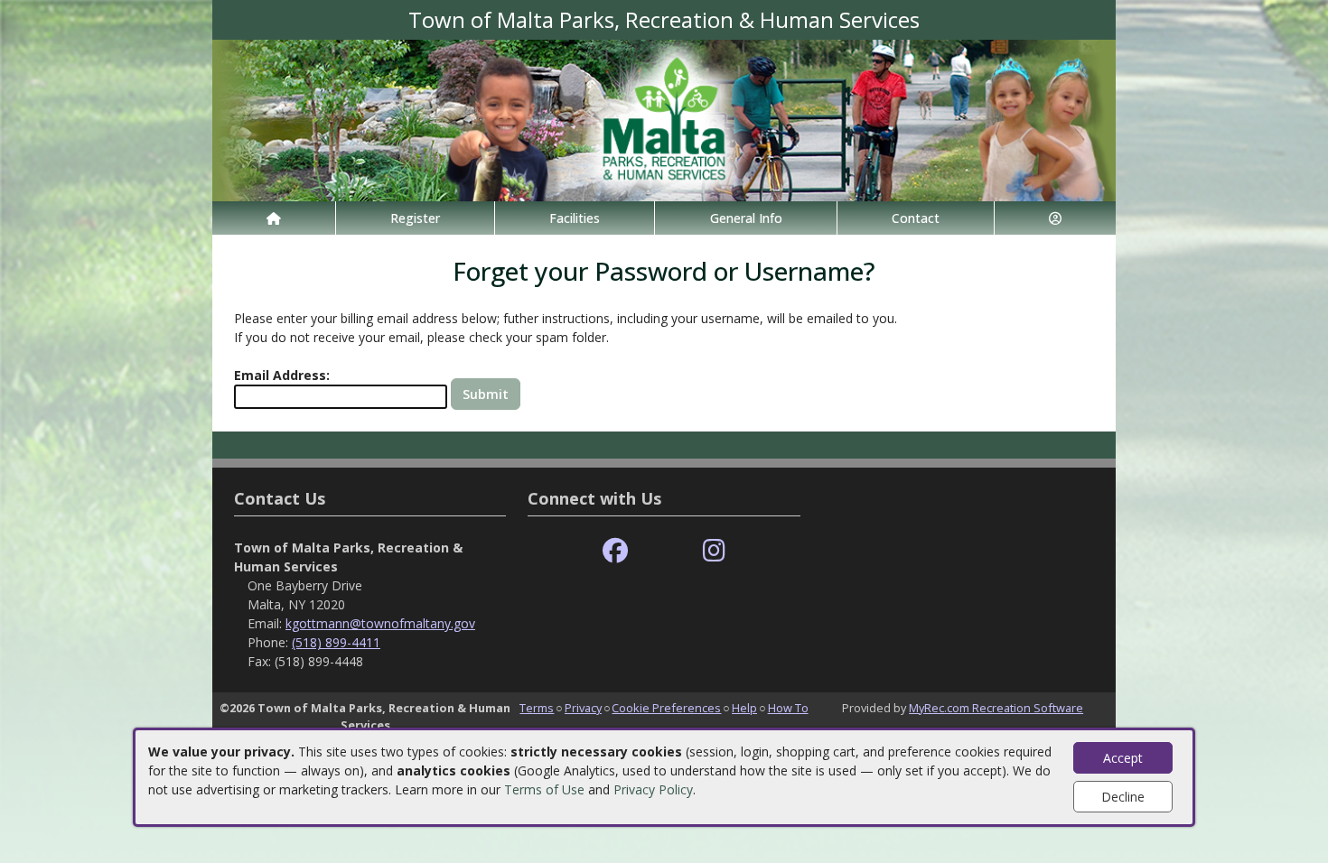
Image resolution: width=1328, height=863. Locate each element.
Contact (916, 218)
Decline (1123, 796)
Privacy (583, 708)
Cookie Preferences (666, 708)
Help (744, 708)
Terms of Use (544, 789)
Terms (536, 708)
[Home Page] (273, 218)
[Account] (1055, 218)
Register (415, 218)
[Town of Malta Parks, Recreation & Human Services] (664, 118)
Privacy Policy (653, 789)
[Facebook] (615, 551)
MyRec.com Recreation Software (996, 708)
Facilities (574, 218)
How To (788, 708)
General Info (746, 218)
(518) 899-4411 (336, 642)
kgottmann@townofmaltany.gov (380, 623)
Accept (1123, 757)
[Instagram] (714, 551)
